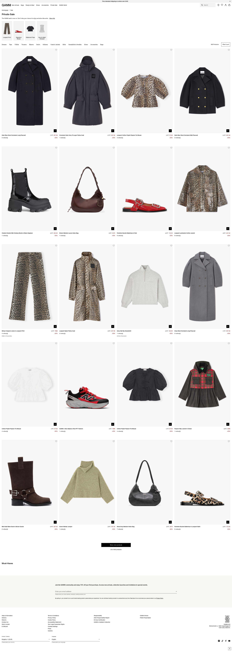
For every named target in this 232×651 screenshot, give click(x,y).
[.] (116, 1)
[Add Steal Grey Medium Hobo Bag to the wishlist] (171, 441)
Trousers (24, 44)
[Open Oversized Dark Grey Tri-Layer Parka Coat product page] (87, 90)
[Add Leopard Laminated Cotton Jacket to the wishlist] (228, 147)
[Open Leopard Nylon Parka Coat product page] (87, 286)
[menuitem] (15, 5)
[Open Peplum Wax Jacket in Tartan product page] (202, 384)
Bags (101, 44)
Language (54, 636)
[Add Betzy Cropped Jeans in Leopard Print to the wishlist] (56, 245)
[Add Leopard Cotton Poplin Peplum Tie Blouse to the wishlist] (171, 50)
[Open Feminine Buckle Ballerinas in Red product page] (145, 188)
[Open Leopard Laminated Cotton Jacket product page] (202, 188)
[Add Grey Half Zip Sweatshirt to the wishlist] (171, 245)
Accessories (94, 44)
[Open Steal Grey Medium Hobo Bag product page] (145, 482)
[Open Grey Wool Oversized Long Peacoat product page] (202, 286)
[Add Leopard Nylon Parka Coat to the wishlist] (113, 245)
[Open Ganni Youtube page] (229, 641)
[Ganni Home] (6, 5)
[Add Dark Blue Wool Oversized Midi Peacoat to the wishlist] (228, 50)
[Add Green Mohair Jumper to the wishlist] (113, 441)
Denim (38, 44)
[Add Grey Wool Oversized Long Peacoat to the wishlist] (228, 245)
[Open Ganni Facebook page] (226, 641)
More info (52, 18)
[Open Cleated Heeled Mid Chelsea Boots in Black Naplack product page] (30, 188)
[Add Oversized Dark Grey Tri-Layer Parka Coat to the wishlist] (113, 50)
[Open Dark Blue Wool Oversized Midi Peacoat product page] (202, 90)
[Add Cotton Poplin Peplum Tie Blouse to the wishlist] (56, 343)
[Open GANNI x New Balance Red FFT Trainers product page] (87, 384)
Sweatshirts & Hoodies (75, 44)
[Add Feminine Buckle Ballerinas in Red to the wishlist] (171, 147)
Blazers (31, 44)
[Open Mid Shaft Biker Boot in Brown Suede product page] (30, 482)
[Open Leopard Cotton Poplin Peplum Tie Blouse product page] (145, 90)
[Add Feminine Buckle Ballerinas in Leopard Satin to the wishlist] (228, 441)
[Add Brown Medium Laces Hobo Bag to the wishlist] (113, 147)
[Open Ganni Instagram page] (219, 641)
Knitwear (45, 44)
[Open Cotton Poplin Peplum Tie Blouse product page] (30, 384)
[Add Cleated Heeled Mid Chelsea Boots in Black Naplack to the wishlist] (56, 147)
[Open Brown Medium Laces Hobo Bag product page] (87, 188)
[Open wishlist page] (222, 5)
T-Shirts (17, 44)
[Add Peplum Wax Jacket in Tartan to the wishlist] (228, 343)
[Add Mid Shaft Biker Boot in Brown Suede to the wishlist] (56, 441)
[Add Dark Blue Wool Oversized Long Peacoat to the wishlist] (56, 50)
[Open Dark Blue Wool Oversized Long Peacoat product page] (30, 90)
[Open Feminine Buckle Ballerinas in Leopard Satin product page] (202, 482)
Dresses (4, 44)
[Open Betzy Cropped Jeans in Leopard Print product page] (30, 286)
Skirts (64, 44)
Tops (10, 44)
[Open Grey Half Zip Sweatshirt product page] (145, 286)
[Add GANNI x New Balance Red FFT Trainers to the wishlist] (113, 343)
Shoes (86, 44)
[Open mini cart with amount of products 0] (229, 5)
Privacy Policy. (159, 598)
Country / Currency (6, 636)
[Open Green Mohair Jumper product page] (87, 482)
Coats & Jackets (55, 44)
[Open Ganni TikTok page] (222, 641)
